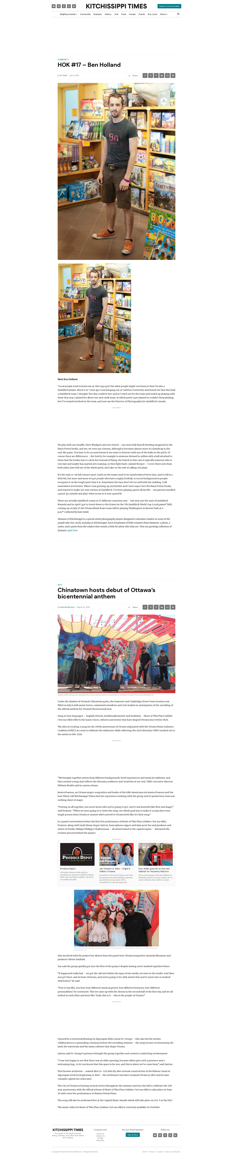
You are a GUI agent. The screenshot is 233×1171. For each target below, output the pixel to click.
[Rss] (74, 6)
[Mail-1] (54, 6)
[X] (150, 75)
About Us (100, 1134)
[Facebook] (64, 6)
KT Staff (63, 75)
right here (72, 530)
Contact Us (100, 1136)
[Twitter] (69, 6)
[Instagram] (59, 6)
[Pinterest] (156, 75)
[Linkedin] (161, 75)
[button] (178, 14)
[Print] (173, 75)
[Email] (167, 75)
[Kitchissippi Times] (116, 6)
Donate (100, 1138)
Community (63, 59)
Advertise (100, 1140)
